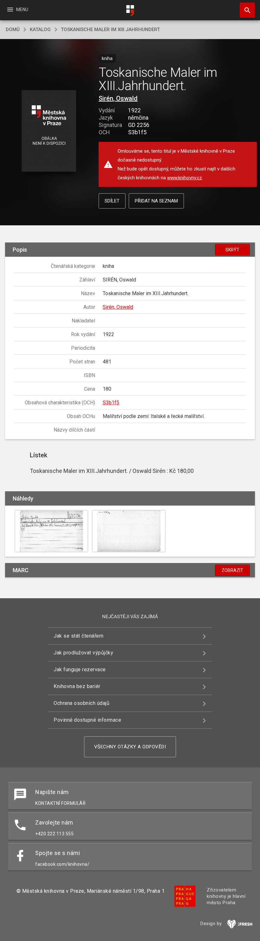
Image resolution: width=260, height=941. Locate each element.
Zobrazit (232, 570)
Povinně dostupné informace (87, 720)
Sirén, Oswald (118, 98)
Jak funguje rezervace (80, 669)
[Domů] (130, 10)
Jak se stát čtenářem (78, 636)
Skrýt (232, 249)
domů (13, 29)
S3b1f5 (111, 403)
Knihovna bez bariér (77, 686)
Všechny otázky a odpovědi (130, 747)
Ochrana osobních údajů (81, 703)
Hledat (245, 10)
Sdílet (112, 201)
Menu (17, 9)
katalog (40, 29)
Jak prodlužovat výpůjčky (83, 653)
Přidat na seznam (156, 201)
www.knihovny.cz (184, 178)
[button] (49, 131)
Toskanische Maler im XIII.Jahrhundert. (110, 29)
